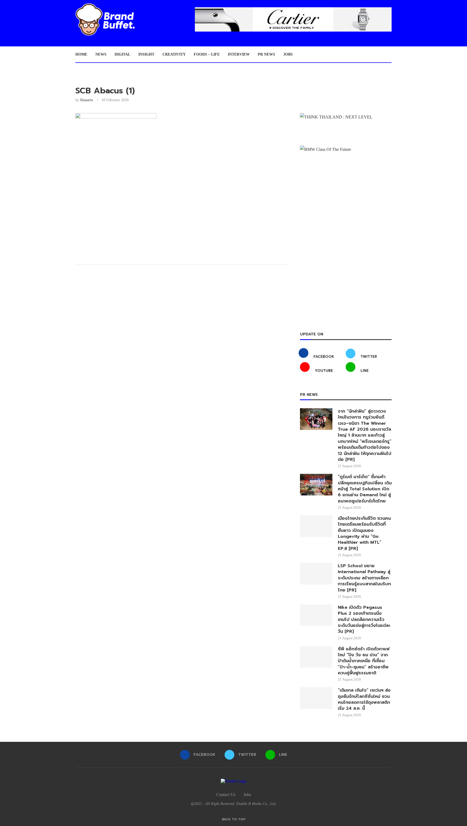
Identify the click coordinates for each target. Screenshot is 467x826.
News (100, 54)
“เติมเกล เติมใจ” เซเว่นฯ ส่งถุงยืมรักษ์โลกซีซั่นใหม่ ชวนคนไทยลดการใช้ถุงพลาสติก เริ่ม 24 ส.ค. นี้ (364, 699)
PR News (266, 54)
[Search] (389, 54)
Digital (122, 54)
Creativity (174, 54)
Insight (146, 54)
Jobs (288, 54)
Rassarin (86, 100)
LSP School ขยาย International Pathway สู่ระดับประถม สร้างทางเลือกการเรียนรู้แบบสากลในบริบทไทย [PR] (364, 578)
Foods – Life (207, 54)
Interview (239, 54)
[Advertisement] (180, 218)
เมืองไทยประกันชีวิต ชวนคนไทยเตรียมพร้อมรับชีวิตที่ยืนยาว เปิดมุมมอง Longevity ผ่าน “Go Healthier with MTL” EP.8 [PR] (364, 533)
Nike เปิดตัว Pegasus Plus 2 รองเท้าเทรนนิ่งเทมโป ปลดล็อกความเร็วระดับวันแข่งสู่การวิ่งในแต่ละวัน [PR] (364, 619)
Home (81, 54)
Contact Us (225, 794)
